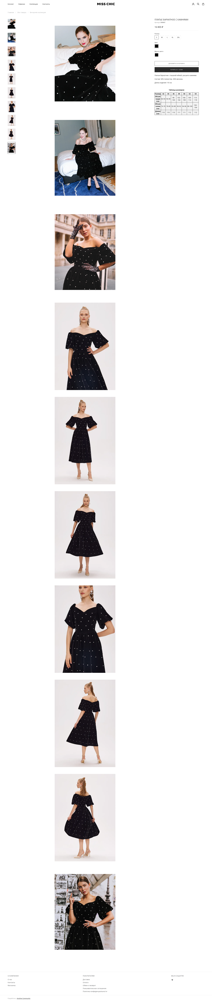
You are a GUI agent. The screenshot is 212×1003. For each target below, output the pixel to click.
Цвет (156, 42)
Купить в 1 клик (176, 69)
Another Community (23, 998)
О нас (10, 979)
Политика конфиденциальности (95, 991)
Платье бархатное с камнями (171, 19)
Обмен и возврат (89, 985)
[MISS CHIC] (106, 4)
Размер (157, 34)
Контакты (46, 4)
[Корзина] (203, 4)
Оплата (85, 982)
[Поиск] (198, 4)
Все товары (22, 12)
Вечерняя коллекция (38, 12)
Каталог (11, 4)
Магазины (12, 985)
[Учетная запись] (193, 4)
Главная (11, 12)
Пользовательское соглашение (94, 988)
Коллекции (34, 4)
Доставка (86, 979)
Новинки (21, 4)
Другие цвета (159, 51)
